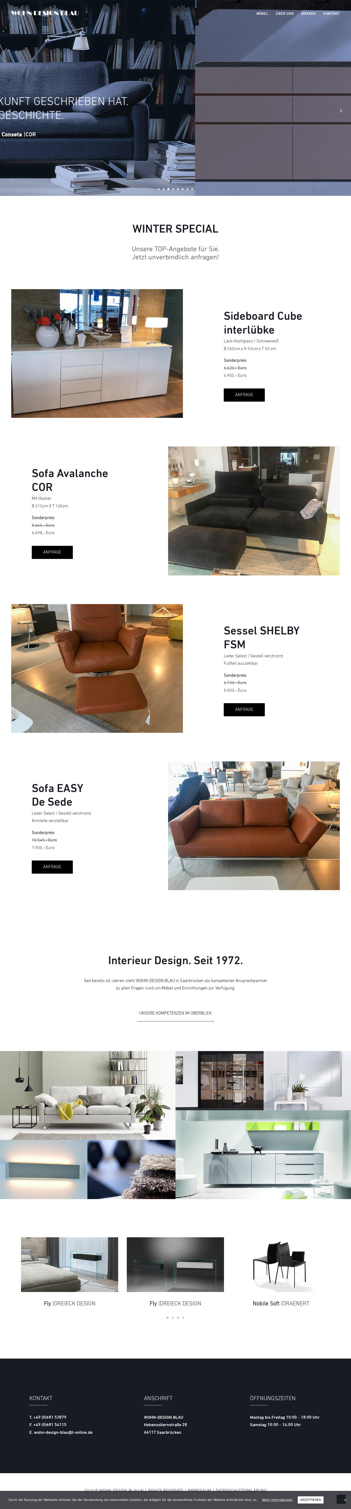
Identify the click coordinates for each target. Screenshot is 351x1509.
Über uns (285, 14)
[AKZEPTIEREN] (345, 1500)
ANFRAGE (244, 395)
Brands (309, 14)
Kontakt (332, 14)
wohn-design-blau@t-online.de (63, 1432)
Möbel (262, 14)
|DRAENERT (69, 1304)
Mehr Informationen (277, 1500)
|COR (281, 1304)
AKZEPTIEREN (310, 1500)
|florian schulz (175, 1303)
